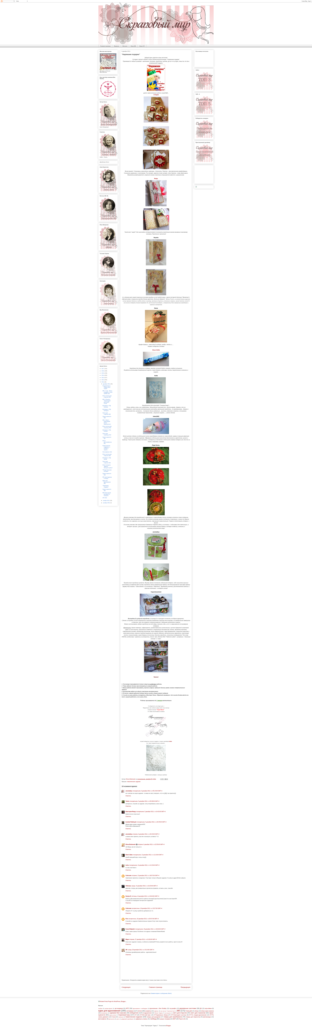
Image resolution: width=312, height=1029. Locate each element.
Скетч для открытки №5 (107, 413)
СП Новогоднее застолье (178, 1015)
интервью (129, 1011)
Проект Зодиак (159, 1013)
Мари (127, 939)
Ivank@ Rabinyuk (131, 822)
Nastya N (128, 896)
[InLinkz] (196, 186)
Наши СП (142, 46)
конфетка (148, 1011)
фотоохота (111, 1019)
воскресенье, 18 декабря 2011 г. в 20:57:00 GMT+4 (144, 918)
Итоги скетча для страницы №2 (107, 427)
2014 (102, 375)
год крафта (173, 1008)
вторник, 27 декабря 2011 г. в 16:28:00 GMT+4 (143, 939)
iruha (127, 865)
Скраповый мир (124, 1015)
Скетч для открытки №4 (107, 462)
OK (126, 949)
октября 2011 (106, 502)
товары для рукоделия (153, 1017)
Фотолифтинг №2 (107, 452)
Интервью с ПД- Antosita (107, 406)
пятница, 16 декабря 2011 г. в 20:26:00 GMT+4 (145, 896)
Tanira (127, 801)
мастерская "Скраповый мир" (168, 1011)
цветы (118, 1019)
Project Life (182, 1019)
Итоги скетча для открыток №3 (107, 455)
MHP (174, 1019)
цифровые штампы (141, 1019)
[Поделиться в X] (164, 779)
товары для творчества (193, 1017)
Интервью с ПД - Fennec (107, 430)
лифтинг (156, 1011)
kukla (170, 741)
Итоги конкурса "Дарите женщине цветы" (108, 466)
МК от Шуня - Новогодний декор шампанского (107, 422)
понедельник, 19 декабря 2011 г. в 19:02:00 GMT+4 (150, 929)
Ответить (128, 796)
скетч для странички (198, 1013)
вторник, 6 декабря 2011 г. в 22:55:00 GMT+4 (151, 844)
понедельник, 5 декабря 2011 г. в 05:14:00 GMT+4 (147, 791)
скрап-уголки (112, 1015)
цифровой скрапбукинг (127, 1019)
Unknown (128, 875)
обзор (196, 1011)
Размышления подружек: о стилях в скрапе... (106, 447)
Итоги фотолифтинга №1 (107, 442)
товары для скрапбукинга (173, 1017)
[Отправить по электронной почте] (161, 779)
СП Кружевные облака (161, 1015)
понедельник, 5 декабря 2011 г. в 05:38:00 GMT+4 (144, 801)
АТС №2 (105, 497)
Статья (114, 1017)
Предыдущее (185, 987)
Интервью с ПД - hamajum (107, 410)
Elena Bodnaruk (131, 844)
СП (135, 1015)
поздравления (147, 1013)
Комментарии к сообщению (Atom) (161, 993)
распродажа (168, 1013)
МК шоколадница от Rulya (107, 477)
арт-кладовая (119, 1008)
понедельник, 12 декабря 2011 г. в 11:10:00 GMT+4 (148, 854)
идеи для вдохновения (109, 1011)
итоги (140, 1011)
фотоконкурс (207, 1017)
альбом (100, 1008)
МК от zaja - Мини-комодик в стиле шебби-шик (107, 392)
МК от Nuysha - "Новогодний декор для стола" (107, 401)
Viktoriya (128, 886)
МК (178, 1011)
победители (134, 1013)
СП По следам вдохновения (197, 1015)
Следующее (126, 987)
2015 (102, 373)
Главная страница (105, 46)
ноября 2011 (106, 500)
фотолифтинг (102, 1019)
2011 (102, 382)
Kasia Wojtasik (130, 929)
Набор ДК (189, 1011)
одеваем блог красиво (118, 1013)
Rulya (156, 178)
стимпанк (120, 1017)
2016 (102, 371)
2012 (102, 379)
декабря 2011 (106, 384)
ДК (201, 1008)
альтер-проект (108, 1008)
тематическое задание (133, 781)
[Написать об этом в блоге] (162, 779)
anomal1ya (129, 791)
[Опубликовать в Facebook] (165, 779)
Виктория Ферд (131, 811)
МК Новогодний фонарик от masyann (107, 494)
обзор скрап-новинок (207, 1011)
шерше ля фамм (165, 1019)
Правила (116, 46)
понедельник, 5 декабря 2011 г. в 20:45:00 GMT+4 (151, 822)
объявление (104, 1013)
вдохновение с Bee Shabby (158, 1008)
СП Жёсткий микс (145, 1015)
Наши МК (133, 46)
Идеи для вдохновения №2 (107, 482)
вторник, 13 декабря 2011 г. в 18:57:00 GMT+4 (145, 875)
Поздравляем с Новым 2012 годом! (107, 387)
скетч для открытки (180, 1013)
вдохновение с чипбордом (140, 1008)
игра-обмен (208, 1008)
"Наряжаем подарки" (106, 486)
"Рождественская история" (107, 470)
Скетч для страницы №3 (107, 434)
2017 (102, 368)
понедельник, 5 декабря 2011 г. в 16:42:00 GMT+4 (151, 811)
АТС (127, 1008)
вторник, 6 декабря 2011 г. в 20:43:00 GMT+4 (146, 834)
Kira (127, 918)
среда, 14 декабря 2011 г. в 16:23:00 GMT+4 (144, 886)
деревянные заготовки (187, 1008)
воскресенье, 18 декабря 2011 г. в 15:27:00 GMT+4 (147, 908)
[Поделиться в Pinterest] (167, 779)
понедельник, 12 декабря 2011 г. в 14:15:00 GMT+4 (144, 865)
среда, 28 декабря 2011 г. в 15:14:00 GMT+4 (141, 949)
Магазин (125, 46)
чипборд (153, 1019)
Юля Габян (129, 854)
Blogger (168, 1025)
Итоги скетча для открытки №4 (107, 396)
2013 (102, 377)
